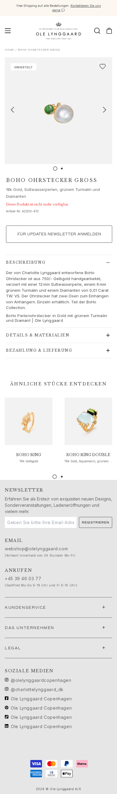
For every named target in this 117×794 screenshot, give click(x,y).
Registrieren (95, 522)
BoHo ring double (88, 454)
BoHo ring (28, 454)
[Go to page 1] (54, 477)
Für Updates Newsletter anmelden (59, 234)
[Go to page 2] (62, 477)
